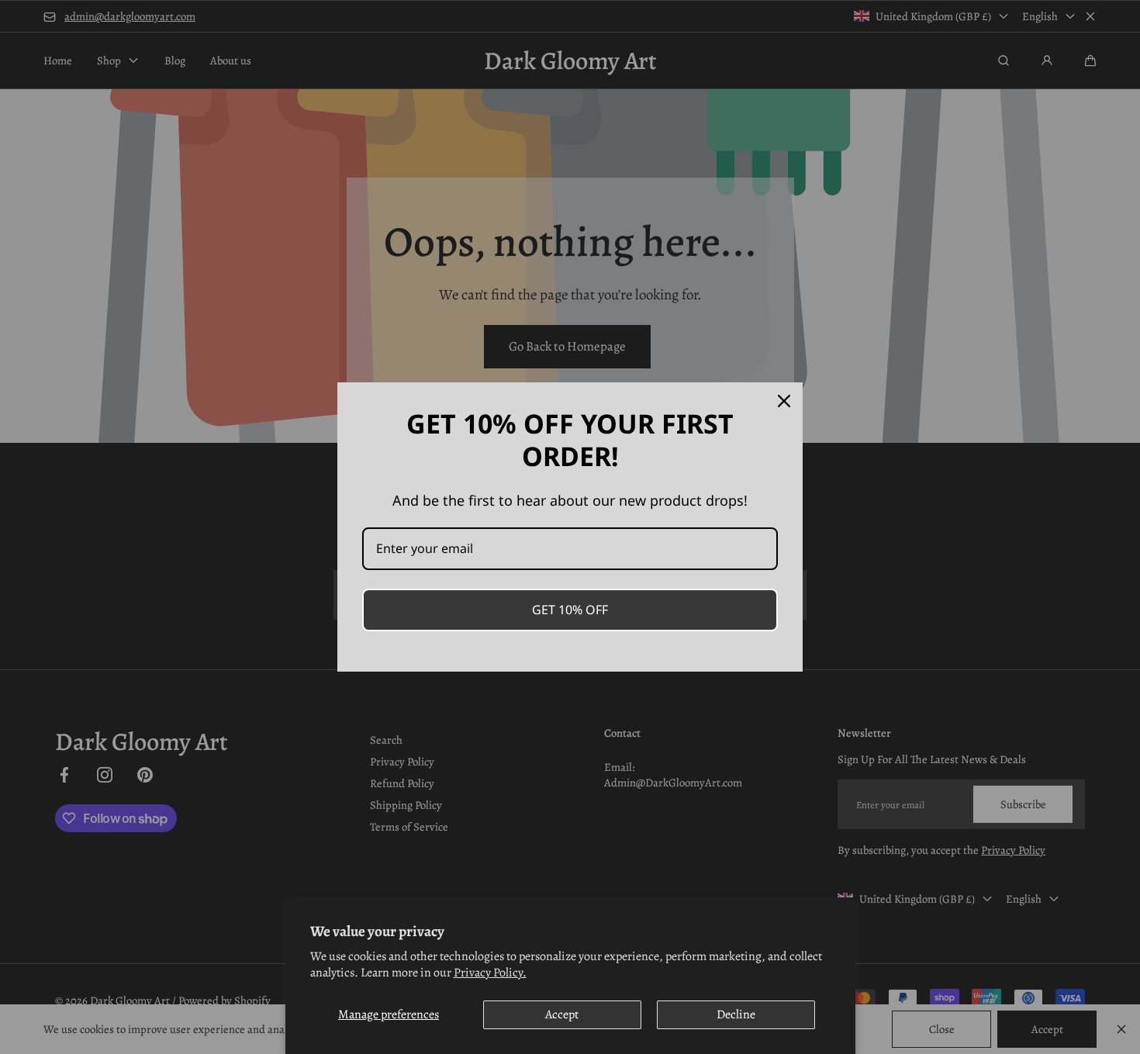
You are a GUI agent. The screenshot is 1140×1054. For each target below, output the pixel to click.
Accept (562, 1014)
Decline (736, 1014)
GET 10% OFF (570, 609)
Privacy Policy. (490, 972)
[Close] (784, 401)
